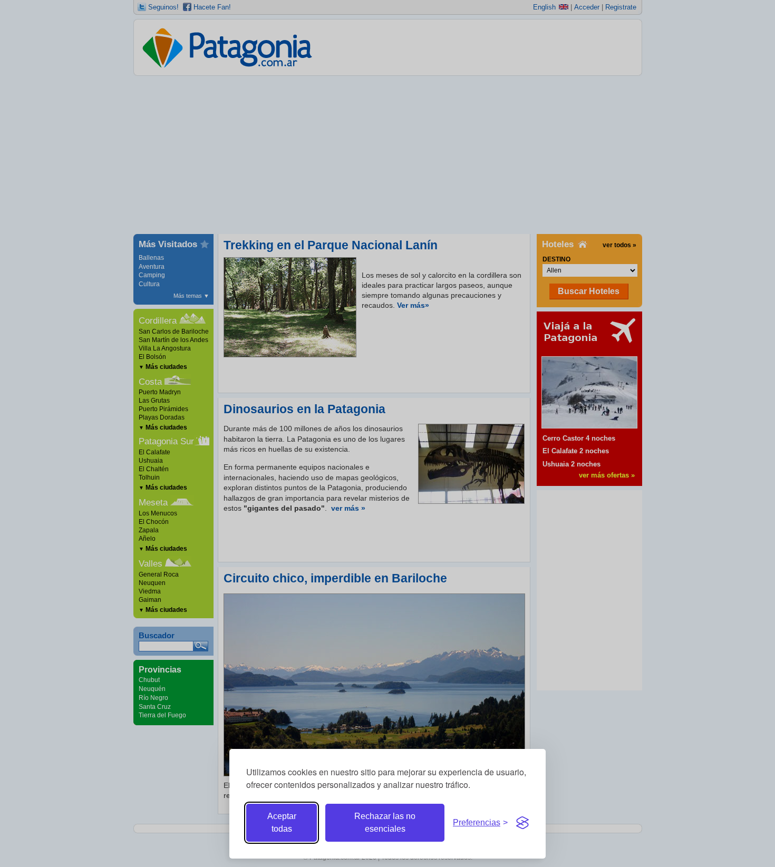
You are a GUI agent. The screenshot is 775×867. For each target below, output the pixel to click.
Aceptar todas (281, 822)
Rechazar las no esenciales (384, 822)
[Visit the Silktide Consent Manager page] (522, 822)
